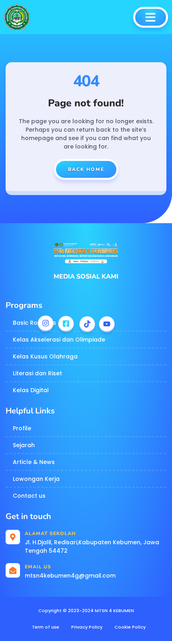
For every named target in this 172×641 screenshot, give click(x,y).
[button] (150, 17)
